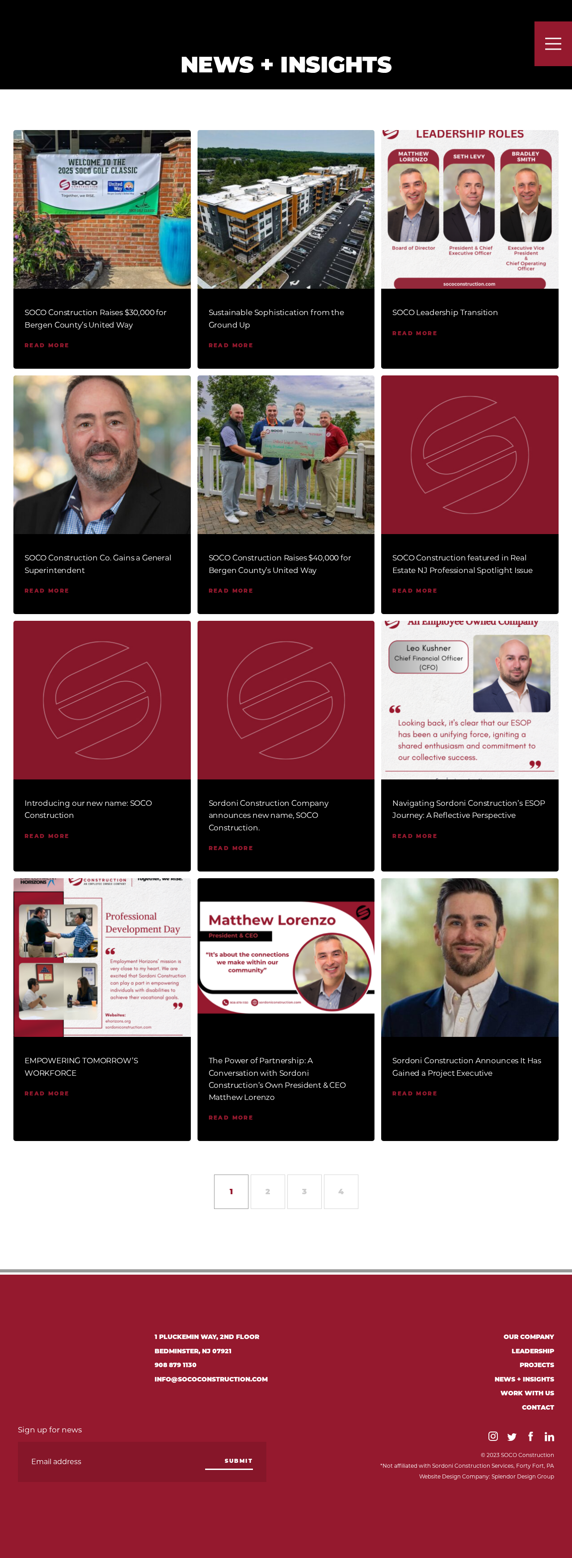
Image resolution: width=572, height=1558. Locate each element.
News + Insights (524, 1380)
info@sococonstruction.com (211, 1380)
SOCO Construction (80, 28)
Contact (538, 1408)
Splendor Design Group (523, 1476)
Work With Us (527, 1393)
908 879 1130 (176, 1365)
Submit (239, 1461)
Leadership (533, 1351)
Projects (537, 1365)
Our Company (529, 1337)
